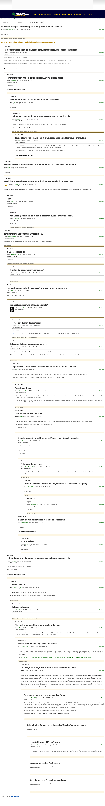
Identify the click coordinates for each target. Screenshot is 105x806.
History (49, 14)
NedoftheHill (13, 80)
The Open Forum (13, 18)
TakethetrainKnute (23, 307)
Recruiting (42, 14)
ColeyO (12, 201)
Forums (64, 14)
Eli (8, 52)
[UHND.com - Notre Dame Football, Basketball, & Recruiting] (21, 14)
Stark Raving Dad (15, 254)
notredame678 (31, 486)
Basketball (57, 14)
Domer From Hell (12, 236)
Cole (9, 167)
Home (2, 18)
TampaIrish (19, 325)
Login (97, 18)
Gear (84, 14)
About (89, 14)
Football (33, 14)
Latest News (77, 14)
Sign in (41, 22)
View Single (101, 29)
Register (101, 18)
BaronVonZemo (16, 184)
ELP (12, 290)
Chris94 (21, 416)
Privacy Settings (15, 796)
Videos (70, 14)
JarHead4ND (10, 29)
